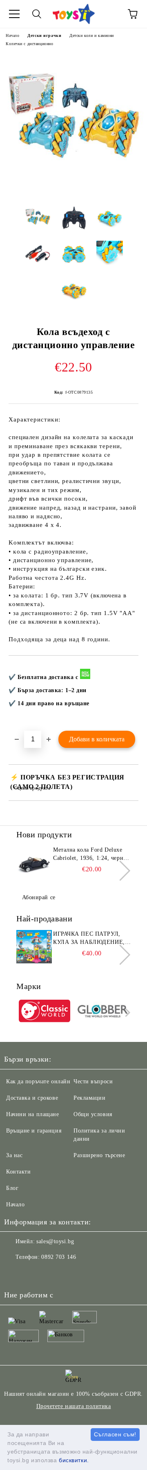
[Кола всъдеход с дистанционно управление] (73, 192)
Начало (12, 35)
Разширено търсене (99, 1155)
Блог (12, 1188)
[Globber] (103, 1012)
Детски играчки (44, 35)
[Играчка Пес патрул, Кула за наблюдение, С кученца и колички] (33, 948)
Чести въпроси (93, 1081)
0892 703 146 (58, 1257)
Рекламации (90, 1098)
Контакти (18, 1172)
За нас (14, 1155)
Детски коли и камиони (91, 35)
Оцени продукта (32, 788)
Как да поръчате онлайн (38, 1081)
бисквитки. (74, 1460)
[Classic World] (44, 1012)
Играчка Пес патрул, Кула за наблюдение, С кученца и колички (92, 938)
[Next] (120, 871)
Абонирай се (39, 897)
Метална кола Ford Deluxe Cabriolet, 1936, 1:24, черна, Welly (90, 854)
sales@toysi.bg (55, 1241)
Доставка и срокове (32, 1098)
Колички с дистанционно (29, 43)
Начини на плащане (32, 1114)
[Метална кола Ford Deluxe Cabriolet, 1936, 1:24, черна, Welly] (33, 864)
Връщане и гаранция (33, 1131)
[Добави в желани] (127, 669)
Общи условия (93, 1114)
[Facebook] (14, 1273)
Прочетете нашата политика (73, 1406)
